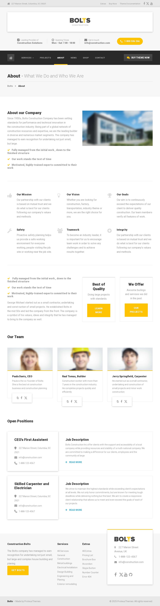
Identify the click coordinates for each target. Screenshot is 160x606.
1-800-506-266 (132, 41)
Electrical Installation (67, 567)
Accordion (87, 564)
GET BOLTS (18, 570)
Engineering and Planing (65, 578)
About (60, 58)
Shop (86, 58)
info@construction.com (131, 562)
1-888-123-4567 (128, 556)
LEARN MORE (98, 310)
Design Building (64, 572)
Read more (75, 462)
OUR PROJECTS (136, 310)
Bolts (10, 601)
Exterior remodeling (67, 584)
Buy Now (113, 4)
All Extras (87, 551)
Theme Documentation (130, 4)
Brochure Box (89, 559)
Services (26, 58)
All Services (63, 551)
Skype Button (89, 568)
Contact (100, 58)
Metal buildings (64, 563)
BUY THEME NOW (140, 57)
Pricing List (87, 555)
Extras (103, 4)
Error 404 (86, 576)
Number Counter (90, 572)
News (74, 58)
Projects (45, 58)
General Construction (63, 557)
